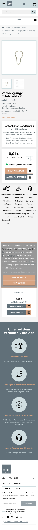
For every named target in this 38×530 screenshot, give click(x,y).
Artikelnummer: (8, 100)
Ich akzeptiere (19, 283)
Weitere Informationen (11, 272)
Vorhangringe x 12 (19, 292)
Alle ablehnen (19, 277)
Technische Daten (8, 117)
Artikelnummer (17, 302)
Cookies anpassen (28, 272)
